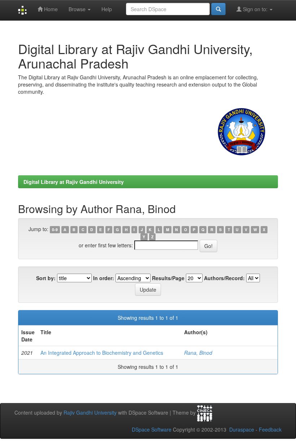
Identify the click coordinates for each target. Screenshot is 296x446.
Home (50, 9)
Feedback (270, 429)
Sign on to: (255, 9)
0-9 (55, 229)
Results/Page (168, 278)
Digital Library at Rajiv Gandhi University (73, 181)
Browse (78, 9)
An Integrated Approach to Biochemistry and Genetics (101, 352)
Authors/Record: (224, 278)
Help (106, 9)
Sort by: (46, 278)
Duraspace (241, 429)
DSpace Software (151, 429)
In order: (103, 278)
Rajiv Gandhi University (90, 412)
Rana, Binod (198, 352)
